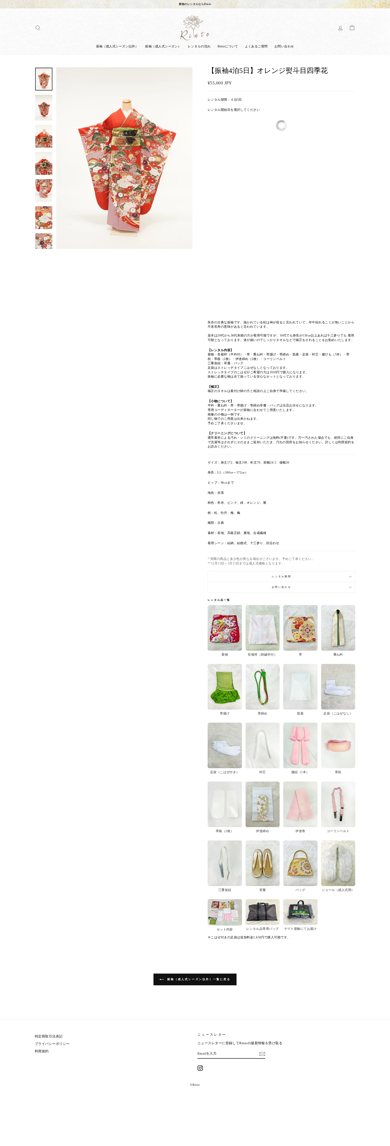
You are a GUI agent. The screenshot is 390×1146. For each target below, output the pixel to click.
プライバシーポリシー (52, 1044)
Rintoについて (228, 46)
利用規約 (42, 1051)
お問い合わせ (284, 46)
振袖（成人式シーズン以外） (117, 46)
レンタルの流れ (199, 46)
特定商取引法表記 (49, 1036)
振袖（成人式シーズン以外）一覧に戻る (198, 979)
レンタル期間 (281, 576)
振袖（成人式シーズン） (163, 46)
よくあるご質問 (256, 46)
